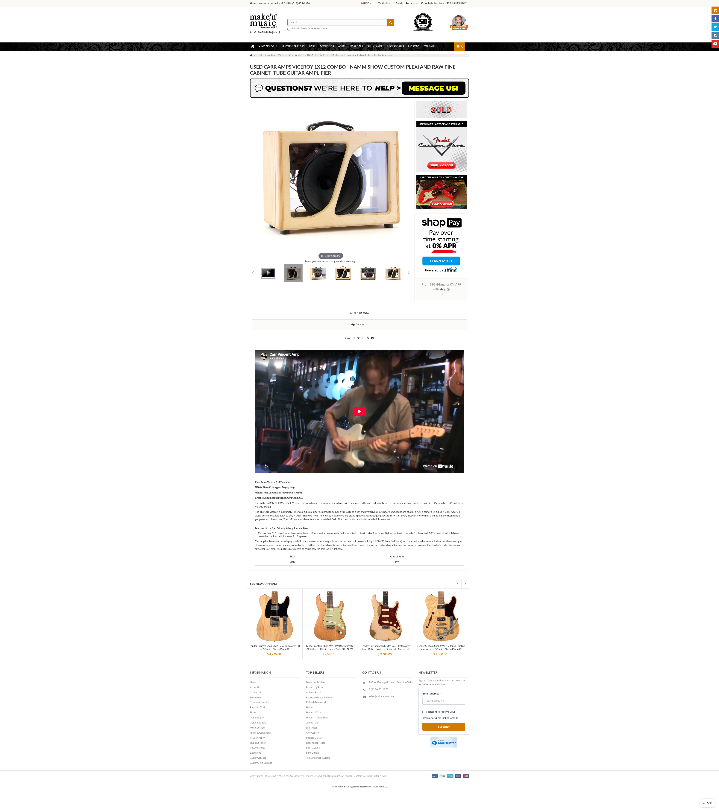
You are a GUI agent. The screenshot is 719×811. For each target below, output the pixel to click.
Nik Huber (311, 728)
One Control (312, 733)
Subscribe (444, 726)
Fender (309, 707)
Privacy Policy (257, 738)
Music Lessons (258, 728)
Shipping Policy (258, 743)
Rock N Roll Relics (315, 743)
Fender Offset (313, 713)
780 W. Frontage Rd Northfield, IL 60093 (391, 682)
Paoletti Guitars (314, 738)
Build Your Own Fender (340, 776)
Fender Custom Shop (317, 718)
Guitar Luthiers (258, 723)
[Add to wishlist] (282, 651)
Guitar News (379, 776)
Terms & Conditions (260, 733)
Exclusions (255, 753)
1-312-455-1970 (262, 32)
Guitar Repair (257, 718)
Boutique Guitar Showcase (320, 698)
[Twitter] (715, 27)
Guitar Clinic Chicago (261, 763)
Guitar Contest (258, 758)
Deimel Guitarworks (317, 702)
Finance (254, 713)
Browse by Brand (315, 687)
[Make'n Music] (263, 12)
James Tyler (312, 723)
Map (276, 32)
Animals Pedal (313, 693)
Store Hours (256, 698)
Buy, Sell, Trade (258, 707)
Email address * (431, 693)
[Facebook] (715, 18)
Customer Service (259, 702)
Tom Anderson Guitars (318, 758)
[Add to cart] (268, 651)
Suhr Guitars (312, 753)
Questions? (359, 313)
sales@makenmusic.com (382, 696)
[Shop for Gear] (715, 10)
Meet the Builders (315, 682)
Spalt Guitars (313, 748)
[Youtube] (715, 44)
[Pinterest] (368, 338)
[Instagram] (715, 35)
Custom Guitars (362, 776)
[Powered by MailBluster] (443, 742)
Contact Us (361, 325)
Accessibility (296, 776)
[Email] (372, 338)
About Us (255, 687)
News (253, 682)
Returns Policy (257, 748)
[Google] (363, 338)
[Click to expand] (331, 180)
